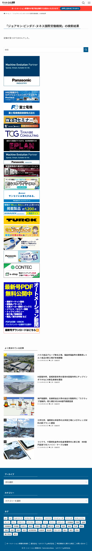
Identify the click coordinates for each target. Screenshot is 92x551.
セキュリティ (79, 518)
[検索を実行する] (85, 49)
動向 (30, 526)
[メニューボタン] (89, 3)
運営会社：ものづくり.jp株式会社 (42, 543)
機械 (81, 526)
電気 (15, 534)
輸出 (65, 530)
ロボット (61, 522)
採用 (57, 526)
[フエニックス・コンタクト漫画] (22, 188)
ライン (52, 522)
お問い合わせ (81, 543)
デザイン (21, 522)
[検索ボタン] (83, 3)
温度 (12, 530)
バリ (45, 522)
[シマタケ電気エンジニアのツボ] (22, 236)
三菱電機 (70, 522)
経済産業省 (32, 530)
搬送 (69, 526)
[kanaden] (22, 214)
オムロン (39, 518)
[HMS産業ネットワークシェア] (22, 249)
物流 (24, 530)
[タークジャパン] (22, 223)
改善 (75, 526)
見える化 (57, 530)
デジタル (30, 522)
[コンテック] (22, 276)
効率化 (23, 526)
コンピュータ (58, 518)
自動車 (41, 530)
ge (6, 518)
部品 (77, 530)
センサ (7, 522)
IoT (10, 518)
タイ (13, 522)
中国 (77, 522)
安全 (44, 526)
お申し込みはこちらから (70, 8)
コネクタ (48, 518)
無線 (18, 530)
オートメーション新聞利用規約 (17, 543)
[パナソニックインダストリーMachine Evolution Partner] (22, 163)
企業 (83, 522)
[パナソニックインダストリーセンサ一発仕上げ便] (22, 261)
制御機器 (8, 526)
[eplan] (22, 150)
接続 (63, 526)
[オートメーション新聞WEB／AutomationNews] (8, 3)
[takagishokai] (22, 127)
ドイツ (38, 522)
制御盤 (16, 526)
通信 (71, 530)
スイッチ (69, 518)
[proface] (22, 101)
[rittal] (22, 175)
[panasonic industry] (22, 85)
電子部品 (8, 534)
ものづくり (18, 518)
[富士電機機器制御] (22, 114)
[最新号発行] (22, 332)
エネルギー (29, 518)
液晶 (6, 530)
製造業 (49, 530)
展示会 (50, 526)
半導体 (37, 526)
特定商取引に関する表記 (65, 543)
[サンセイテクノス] (22, 201)
